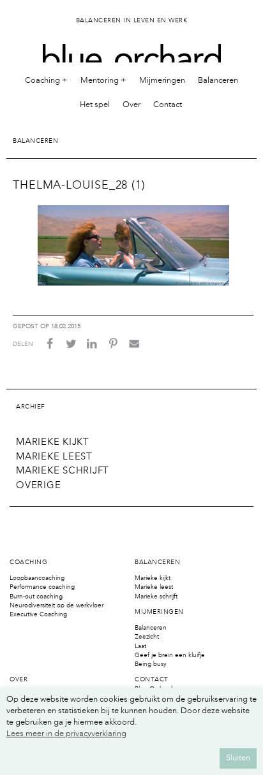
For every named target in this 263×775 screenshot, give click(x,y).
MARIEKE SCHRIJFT (62, 471)
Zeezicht (147, 637)
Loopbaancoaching (37, 578)
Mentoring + (103, 80)
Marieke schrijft (156, 596)
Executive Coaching (38, 614)
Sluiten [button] (238, 758)
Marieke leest (154, 587)
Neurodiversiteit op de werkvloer (56, 605)
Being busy (151, 664)
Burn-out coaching (36, 596)
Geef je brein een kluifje (170, 655)
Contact (167, 105)
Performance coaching (42, 587)
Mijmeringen (162, 80)
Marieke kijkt (152, 578)
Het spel (95, 105)
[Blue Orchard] (131, 50)
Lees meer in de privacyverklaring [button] (66, 734)
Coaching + (46, 80)
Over (131, 105)
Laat (140, 646)
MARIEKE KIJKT (52, 442)
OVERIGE (38, 486)
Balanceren (218, 80)
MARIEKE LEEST (54, 457)
